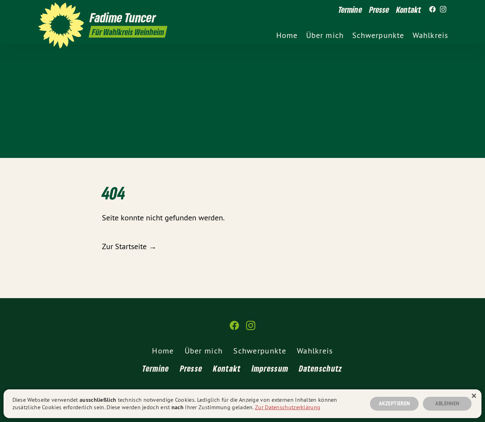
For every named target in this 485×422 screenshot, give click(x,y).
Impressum (270, 368)
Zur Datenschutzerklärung (287, 407)
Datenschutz (320, 368)
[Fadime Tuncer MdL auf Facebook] (432, 9)
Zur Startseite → (129, 246)
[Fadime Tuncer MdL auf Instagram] (443, 9)
